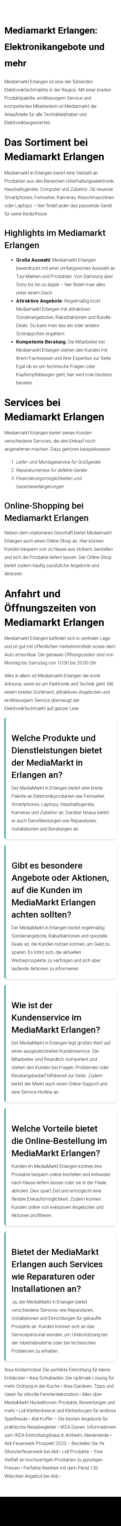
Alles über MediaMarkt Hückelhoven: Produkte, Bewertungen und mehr (59, 1402)
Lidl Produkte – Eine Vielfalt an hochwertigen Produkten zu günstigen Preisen (53, 1460)
